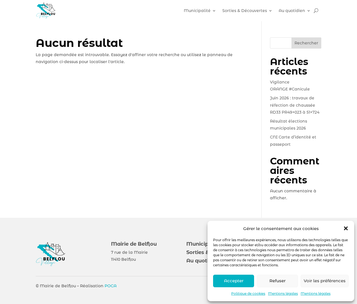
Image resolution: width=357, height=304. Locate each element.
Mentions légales (283, 293)
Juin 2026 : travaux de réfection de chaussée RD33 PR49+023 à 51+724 (294, 104)
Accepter (233, 280)
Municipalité (197, 10)
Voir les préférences (325, 280)
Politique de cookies (248, 293)
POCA (111, 285)
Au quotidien (292, 10)
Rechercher (306, 43)
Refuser (277, 280)
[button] (346, 228)
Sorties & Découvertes (244, 10)
